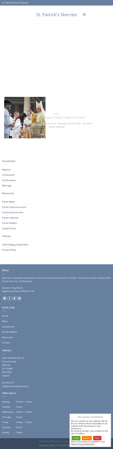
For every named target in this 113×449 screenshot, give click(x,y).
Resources (7, 337)
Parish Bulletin (9, 223)
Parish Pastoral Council (14, 207)
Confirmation (9, 180)
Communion (8, 174)
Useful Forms (9, 228)
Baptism (6, 169)
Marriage (6, 185)
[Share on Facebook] (9, 298)
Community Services (12, 212)
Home (5, 315)
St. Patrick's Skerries (56, 14)
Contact (6, 342)
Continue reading (56, 132)
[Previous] (4, 146)
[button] (84, 14)
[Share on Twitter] (14, 298)
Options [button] (87, 438)
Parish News (8, 201)
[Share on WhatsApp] (4, 298)
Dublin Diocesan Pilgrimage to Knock (56, 117)
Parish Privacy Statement (83, 444)
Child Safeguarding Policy (15, 244)
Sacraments (8, 326)
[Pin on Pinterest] (19, 298)
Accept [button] (76, 438)
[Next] (12, 146)
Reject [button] (97, 438)
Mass (4, 321)
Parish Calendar (10, 217)
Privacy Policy (9, 249)
